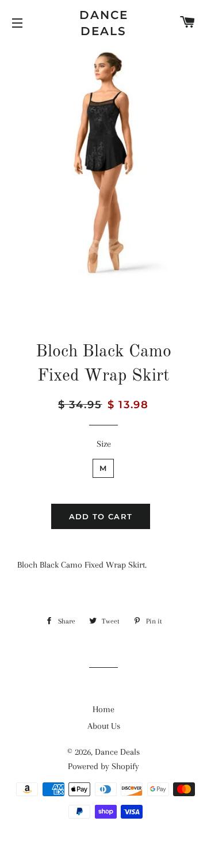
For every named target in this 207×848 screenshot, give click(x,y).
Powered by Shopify (103, 766)
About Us (103, 726)
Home (103, 709)
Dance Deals (103, 23)
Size (104, 444)
